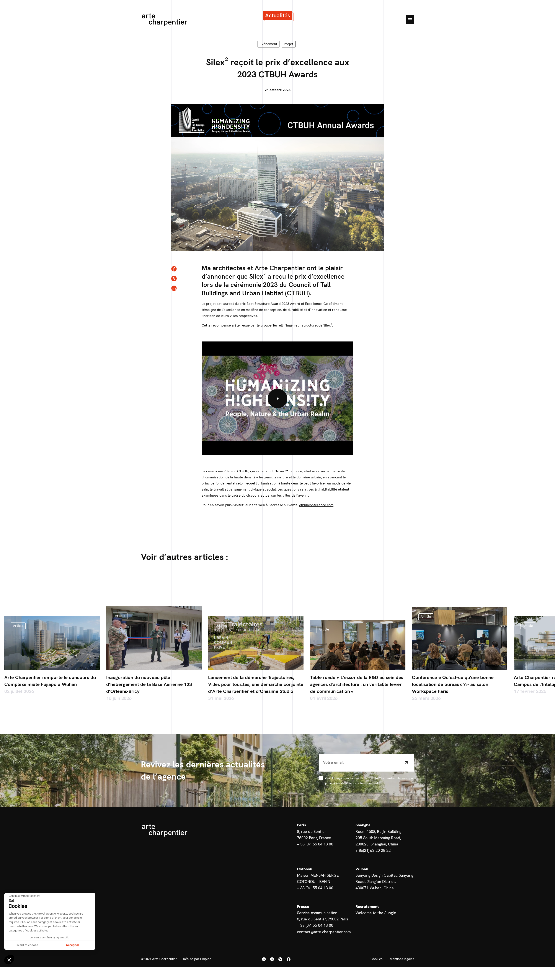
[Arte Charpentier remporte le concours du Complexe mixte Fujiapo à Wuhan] (52, 643)
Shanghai (364, 824)
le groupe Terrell (270, 325)
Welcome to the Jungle (376, 912)
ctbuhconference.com (316, 505)
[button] (9, 959)
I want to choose (27, 945)
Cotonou (304, 868)
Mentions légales (402, 959)
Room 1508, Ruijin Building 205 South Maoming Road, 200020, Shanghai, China (378, 838)
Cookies (376, 959)
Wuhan (362, 868)
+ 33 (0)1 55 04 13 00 (315, 844)
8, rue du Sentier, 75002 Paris (322, 919)
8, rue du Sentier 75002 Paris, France (314, 834)
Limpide (205, 959)
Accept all (72, 945)
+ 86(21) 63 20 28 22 (373, 850)
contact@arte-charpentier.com (324, 931)
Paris (301, 824)
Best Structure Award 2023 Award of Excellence (284, 303)
